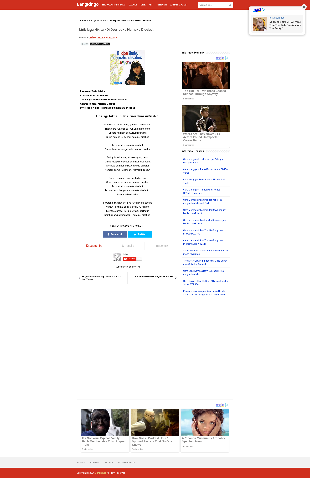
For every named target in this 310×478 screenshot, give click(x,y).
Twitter (142, 234)
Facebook (116, 234)
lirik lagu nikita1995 (97, 21)
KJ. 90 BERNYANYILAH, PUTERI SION (154, 276)
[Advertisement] (206, 348)
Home (83, 21)
